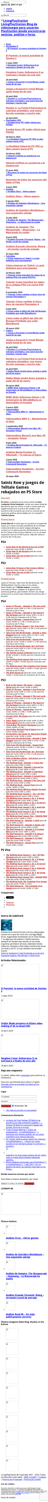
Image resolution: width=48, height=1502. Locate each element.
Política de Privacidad (12, 1479)
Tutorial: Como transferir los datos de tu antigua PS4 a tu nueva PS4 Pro (25, 285)
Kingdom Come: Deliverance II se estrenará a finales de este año (24, 73)
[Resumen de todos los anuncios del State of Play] (26, 175)
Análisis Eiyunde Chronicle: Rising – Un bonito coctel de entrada (25, 247)
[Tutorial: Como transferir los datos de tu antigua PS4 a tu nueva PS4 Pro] (26, 277)
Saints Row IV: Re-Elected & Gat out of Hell (25, 547)
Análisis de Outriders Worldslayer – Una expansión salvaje (26, 211)
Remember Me (20, 1106)
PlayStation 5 (12, 46)
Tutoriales (10, 256)
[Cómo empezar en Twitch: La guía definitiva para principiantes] (26, 261)
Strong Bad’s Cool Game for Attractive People (26, 734)
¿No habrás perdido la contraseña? (21, 1110)
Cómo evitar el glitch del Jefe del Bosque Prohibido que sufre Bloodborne (24, 321)
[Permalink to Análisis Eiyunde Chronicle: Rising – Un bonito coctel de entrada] (10, 1290)
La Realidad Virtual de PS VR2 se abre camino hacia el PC (24, 147)
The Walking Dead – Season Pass (20, 785)
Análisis (9, 189)
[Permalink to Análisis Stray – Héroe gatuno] (10, 1233)
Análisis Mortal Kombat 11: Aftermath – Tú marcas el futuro (23, 453)
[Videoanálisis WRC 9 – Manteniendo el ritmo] (26, 414)
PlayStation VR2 (13, 120)
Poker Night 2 (12, 721)
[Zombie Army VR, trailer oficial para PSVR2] (26, 125)
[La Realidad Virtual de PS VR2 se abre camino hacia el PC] (26, 141)
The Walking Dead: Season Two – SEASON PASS (26, 816)
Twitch (9, 9)
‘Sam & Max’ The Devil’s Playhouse (21, 725)
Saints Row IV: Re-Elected (17, 551)
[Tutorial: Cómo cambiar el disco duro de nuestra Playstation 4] (26, 297)
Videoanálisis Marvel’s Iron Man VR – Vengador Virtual (26, 437)
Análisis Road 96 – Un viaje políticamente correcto (20, 1315)
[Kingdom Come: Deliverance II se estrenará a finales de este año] (26, 67)
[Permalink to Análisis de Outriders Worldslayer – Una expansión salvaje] (10, 1250)
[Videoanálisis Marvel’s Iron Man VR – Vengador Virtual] (26, 431)
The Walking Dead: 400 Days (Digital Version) (26, 789)
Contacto (10, 11)
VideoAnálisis (12, 410)
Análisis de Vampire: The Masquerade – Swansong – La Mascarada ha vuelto (23, 230)
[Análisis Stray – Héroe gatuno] (21, 191)
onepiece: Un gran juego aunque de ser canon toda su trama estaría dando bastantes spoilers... (26, 1157)
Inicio (8, 44)
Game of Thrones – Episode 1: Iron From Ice (25, 689)
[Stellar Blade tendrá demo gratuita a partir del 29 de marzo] (26, 373)
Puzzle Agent (11, 723)
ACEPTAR (18, 1494)
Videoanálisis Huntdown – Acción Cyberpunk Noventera (25, 470)
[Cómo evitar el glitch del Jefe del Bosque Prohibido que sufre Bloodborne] (26, 313)
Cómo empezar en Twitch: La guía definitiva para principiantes (25, 266)
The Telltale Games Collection (19, 653)
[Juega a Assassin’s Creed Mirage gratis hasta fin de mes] (26, 84)
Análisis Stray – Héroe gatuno (23, 196)
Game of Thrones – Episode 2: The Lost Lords (25, 606)
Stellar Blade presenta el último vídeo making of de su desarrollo (21, 1024)
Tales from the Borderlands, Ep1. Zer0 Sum (25, 646)
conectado (25, 1075)
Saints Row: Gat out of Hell (18, 556)
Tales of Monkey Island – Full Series (22, 758)
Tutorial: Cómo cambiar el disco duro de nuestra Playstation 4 (24, 303)
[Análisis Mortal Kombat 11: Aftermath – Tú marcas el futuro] (26, 447)
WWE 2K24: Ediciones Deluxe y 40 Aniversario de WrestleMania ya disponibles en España (25, 400)
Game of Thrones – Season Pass (20, 619)
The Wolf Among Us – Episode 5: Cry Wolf (24, 838)
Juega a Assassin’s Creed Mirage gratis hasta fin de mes (24, 90)
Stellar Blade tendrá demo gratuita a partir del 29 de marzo (26, 379)
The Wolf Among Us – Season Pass (21, 843)
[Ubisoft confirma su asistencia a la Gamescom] (26, 158)
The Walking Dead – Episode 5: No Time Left (25, 780)
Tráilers (9, 331)
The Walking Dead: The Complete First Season (26, 666)
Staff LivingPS (30, 1477)
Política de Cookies (32, 1479)
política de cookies (22, 1492)
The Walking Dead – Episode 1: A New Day (24, 763)
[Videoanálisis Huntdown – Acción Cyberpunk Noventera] (26, 464)
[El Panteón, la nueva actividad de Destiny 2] (26, 51)
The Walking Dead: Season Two (19, 659)
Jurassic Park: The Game (16, 716)
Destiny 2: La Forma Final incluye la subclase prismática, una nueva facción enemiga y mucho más (26, 111)
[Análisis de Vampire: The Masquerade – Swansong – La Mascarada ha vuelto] (26, 222)
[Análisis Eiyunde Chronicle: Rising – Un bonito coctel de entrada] (26, 242)
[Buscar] (2, 2)
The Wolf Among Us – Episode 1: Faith (22, 820)
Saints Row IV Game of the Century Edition (25, 568)
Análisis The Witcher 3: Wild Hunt (20, 955)
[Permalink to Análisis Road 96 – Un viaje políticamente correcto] (10, 1309)
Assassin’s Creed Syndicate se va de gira (22, 953)
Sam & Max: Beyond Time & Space (21, 729)
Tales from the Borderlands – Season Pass (24, 639)
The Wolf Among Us (14, 673)
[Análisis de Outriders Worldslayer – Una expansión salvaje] (26, 206)
